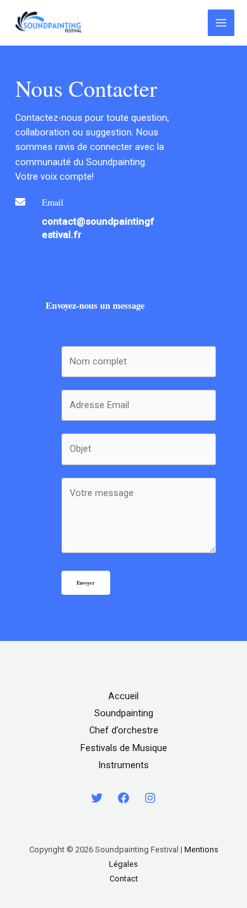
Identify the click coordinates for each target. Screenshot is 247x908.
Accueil (123, 696)
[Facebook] (123, 798)
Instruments (123, 765)
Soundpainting (123, 713)
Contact (124, 878)
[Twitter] (97, 798)
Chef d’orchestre (123, 730)
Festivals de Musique (123, 748)
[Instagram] (150, 798)
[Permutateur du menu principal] (221, 22)
